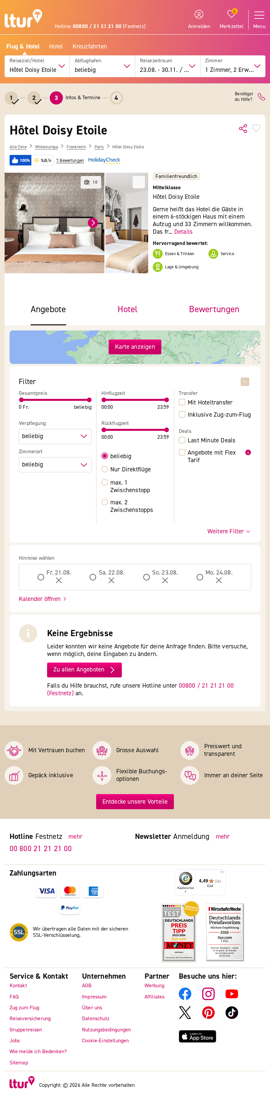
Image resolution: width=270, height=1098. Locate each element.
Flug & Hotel (23, 46)
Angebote (48, 309)
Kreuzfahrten (89, 46)
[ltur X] (185, 1017)
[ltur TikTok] (232, 1017)
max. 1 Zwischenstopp (130, 486)
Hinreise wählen (36, 558)
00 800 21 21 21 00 (41, 848)
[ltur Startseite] (23, 19)
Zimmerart (30, 452)
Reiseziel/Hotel (27, 61)
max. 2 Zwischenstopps (131, 506)
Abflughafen (88, 61)
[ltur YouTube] (232, 998)
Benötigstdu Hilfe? (244, 97)
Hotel (56, 46)
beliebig (121, 456)
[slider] (21, 400)
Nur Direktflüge (130, 469)
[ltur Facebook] (185, 998)
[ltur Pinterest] (208, 1017)
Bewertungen (214, 309)
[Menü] (222, 874)
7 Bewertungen (70, 160)
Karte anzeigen (135, 347)
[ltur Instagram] (208, 998)
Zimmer (214, 61)
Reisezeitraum (156, 61)
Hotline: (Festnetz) (100, 26)
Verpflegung (32, 423)
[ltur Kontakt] (261, 97)
